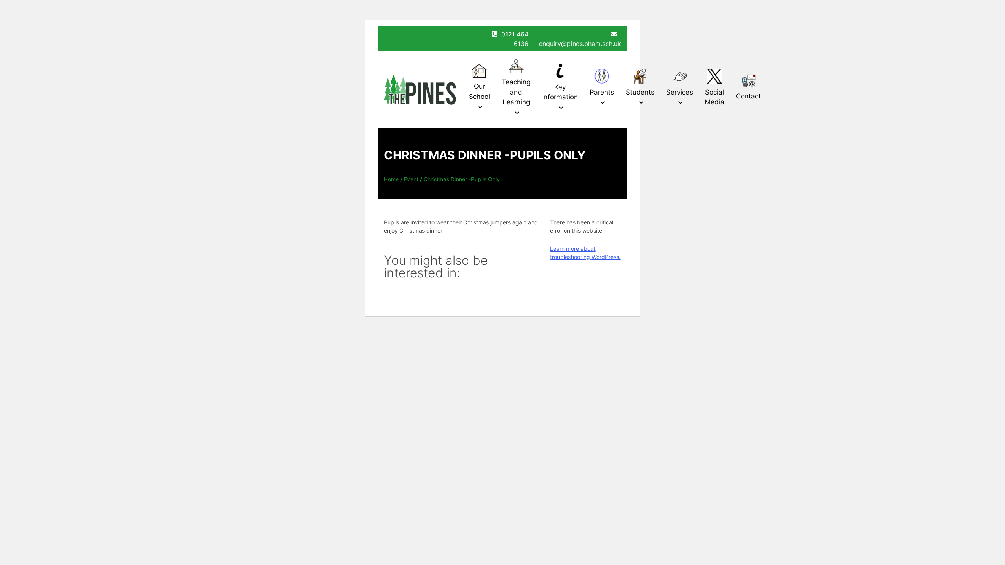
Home (391, 179)
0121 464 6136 (514, 38)
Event (411, 179)
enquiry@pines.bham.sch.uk (580, 43)
